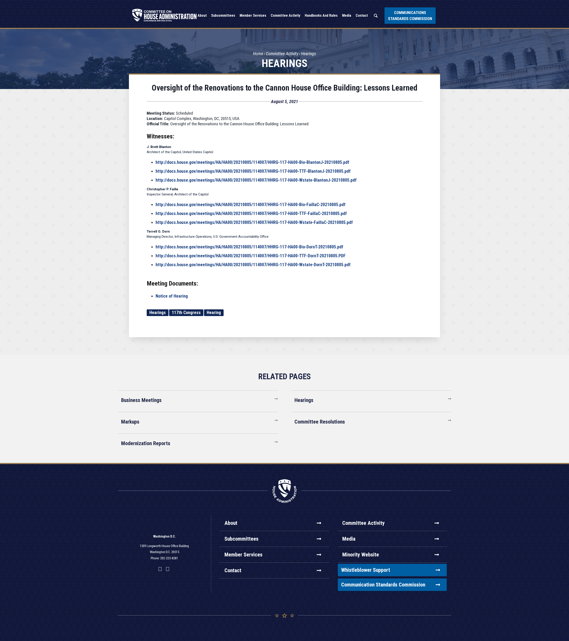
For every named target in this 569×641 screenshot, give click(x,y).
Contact (232, 570)
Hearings (308, 53)
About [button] (202, 15)
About (230, 523)
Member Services (243, 555)
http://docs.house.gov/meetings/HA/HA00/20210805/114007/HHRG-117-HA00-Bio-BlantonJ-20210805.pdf (252, 162)
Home (258, 53)
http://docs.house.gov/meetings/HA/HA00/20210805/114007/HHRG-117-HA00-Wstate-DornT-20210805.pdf (253, 264)
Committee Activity (282, 53)
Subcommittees (241, 539)
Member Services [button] (253, 15)
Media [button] (346, 15)
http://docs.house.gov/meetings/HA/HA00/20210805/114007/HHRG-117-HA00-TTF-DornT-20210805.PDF (251, 255)
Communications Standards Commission (410, 15)
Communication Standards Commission (383, 585)
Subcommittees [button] (223, 15)
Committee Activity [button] (285, 15)
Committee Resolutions (320, 422)
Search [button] (375, 16)
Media (348, 539)
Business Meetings (141, 400)
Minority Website (360, 555)
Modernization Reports (145, 443)
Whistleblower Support (365, 570)
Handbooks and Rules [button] (321, 15)
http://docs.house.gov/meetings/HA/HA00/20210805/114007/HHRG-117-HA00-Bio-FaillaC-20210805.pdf (250, 204)
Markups (130, 422)
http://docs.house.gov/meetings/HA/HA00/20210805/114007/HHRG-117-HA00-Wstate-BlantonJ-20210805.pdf (256, 180)
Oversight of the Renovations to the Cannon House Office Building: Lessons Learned (284, 88)
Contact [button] (362, 15)
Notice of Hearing (172, 296)
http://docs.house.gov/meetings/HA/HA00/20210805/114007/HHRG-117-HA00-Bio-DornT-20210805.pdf (249, 247)
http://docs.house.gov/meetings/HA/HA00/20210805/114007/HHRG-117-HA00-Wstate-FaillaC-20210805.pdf (254, 222)
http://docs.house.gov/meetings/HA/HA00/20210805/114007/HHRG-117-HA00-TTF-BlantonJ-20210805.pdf (253, 171)
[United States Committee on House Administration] (164, 15)
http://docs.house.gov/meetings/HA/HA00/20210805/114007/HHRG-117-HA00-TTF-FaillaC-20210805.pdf (251, 213)
